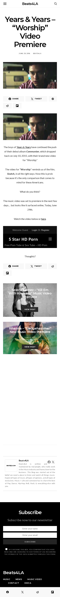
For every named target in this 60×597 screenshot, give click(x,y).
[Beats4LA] (11, 465)
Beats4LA (30, 4)
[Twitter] (53, 462)
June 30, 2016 (30, 337)
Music (6, 579)
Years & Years (24, 147)
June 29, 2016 (24, 53)
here (43, 218)
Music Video (34, 579)
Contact (13, 583)
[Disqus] (30, 397)
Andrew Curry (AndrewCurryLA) (31, 340)
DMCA (27, 583)
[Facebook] (49, 462)
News (19, 579)
